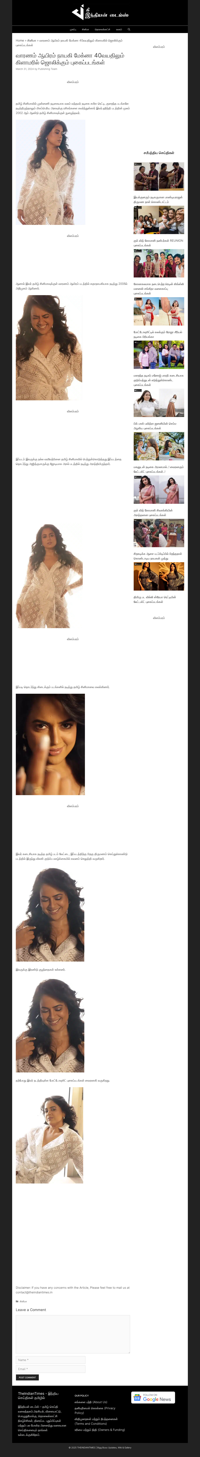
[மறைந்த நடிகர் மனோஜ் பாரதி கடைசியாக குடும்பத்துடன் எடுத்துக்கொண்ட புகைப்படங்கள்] (159, 355)
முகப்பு (73, 29)
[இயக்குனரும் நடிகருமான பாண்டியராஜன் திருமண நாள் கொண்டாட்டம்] (159, 177)
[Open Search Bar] (129, 29)
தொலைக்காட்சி (102, 29)
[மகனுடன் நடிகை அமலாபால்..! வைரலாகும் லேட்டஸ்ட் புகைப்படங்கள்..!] (159, 447)
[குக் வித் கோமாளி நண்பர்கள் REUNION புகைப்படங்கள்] (159, 220)
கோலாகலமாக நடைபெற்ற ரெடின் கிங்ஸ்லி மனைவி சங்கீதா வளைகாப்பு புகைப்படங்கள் (159, 288)
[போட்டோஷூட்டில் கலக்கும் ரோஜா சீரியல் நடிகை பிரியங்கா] (159, 312)
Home (20, 40)
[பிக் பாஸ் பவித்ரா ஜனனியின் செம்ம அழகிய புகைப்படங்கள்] (159, 403)
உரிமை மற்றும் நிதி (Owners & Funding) (100, 1430)
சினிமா (85, 29)
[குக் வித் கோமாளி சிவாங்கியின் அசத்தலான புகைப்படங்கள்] (159, 490)
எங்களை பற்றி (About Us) (91, 1402)
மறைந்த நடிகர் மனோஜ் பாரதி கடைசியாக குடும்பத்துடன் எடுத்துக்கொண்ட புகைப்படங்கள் (159, 380)
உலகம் (119, 29)
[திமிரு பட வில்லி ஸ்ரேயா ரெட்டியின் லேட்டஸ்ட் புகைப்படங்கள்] (159, 577)
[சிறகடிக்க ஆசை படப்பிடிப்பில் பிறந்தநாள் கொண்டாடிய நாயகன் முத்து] (159, 533)
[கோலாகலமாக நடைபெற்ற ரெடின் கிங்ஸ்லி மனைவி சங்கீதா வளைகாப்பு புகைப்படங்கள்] (159, 264)
